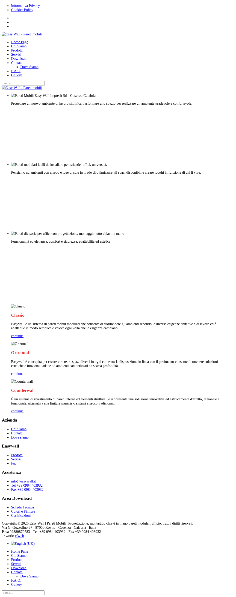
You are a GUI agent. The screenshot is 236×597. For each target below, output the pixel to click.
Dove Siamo (29, 67)
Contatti (17, 63)
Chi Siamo (19, 46)
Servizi (16, 54)
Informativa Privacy (25, 6)
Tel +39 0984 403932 (27, 485)
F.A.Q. (16, 71)
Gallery (16, 75)
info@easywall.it (23, 481)
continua (17, 336)
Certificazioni (21, 515)
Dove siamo (20, 437)
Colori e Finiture (23, 511)
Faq (14, 463)
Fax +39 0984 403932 (27, 489)
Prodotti (17, 50)
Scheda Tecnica (22, 507)
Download (19, 58)
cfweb (19, 536)
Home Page (19, 42)
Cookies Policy (22, 10)
